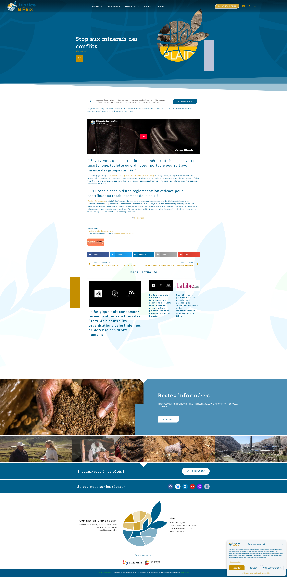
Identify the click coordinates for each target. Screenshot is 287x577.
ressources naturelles (124, 234)
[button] (282, 544)
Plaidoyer (159, 100)
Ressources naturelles (131, 102)
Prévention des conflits (107, 102)
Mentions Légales (178, 522)
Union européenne (152, 102)
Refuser (253, 568)
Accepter (237, 568)
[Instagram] (199, 486)
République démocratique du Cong (138, 175)
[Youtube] (192, 486)
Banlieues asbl (185, 573)
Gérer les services (235, 562)
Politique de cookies (247, 573)
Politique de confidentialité (262, 573)
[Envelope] (207, 486)
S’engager (159, 6)
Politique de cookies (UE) (181, 528)
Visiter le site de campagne (101, 231)
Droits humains (146, 100)
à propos (95, 6)
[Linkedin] (185, 486)
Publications (130, 6)
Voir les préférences (272, 568)
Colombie (114, 175)
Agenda (147, 6)
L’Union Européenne (96, 201)
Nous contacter (177, 532)
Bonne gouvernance (127, 100)
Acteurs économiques (106, 100)
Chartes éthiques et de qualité (183, 525)
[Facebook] (170, 486)
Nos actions (112, 6)
